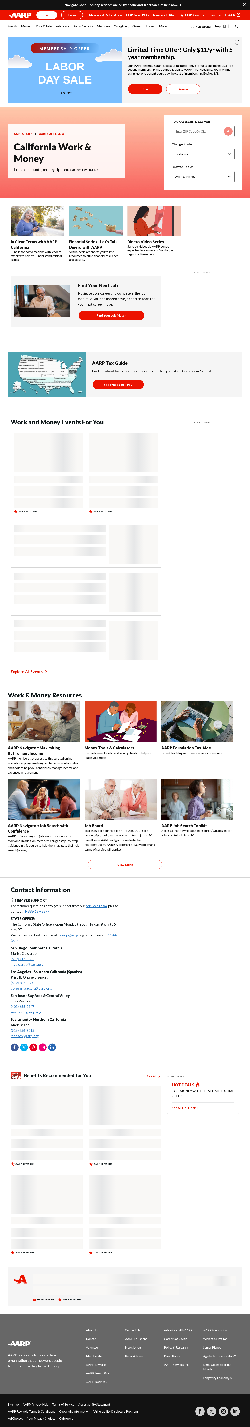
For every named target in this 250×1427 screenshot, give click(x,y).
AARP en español (200, 26)
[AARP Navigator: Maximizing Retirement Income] (44, 721)
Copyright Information (74, 1411)
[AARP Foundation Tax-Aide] (197, 721)
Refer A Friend (134, 1356)
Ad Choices (15, 1418)
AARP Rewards (194, 15)
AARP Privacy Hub (35, 1404)
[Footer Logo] (35, 1344)
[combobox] (203, 131)
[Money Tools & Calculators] (121, 721)
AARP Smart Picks (137, 15)
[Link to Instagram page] (223, 1411)
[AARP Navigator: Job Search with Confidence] (44, 799)
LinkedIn (52, 1047)
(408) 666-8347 (22, 1006)
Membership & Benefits (104, 15)
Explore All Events (27, 671)
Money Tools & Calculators (109, 748)
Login (231, 14)
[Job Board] (121, 799)
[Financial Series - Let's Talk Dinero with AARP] (96, 221)
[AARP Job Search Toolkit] (197, 799)
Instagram (43, 1047)
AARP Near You (96, 1381)
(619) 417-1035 (22, 959)
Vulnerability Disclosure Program (115, 1411)
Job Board (94, 825)
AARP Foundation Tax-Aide (186, 748)
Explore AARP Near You (191, 122)
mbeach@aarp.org (25, 1036)
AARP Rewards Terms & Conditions (31, 1411)
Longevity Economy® (217, 1378)
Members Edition (164, 15)
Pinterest (33, 1047)
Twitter (24, 1047)
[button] (236, 26)
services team (96, 906)
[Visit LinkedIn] (235, 1411)
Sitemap (13, 1404)
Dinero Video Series (145, 241)
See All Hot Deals (184, 1108)
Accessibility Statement (94, 1404)
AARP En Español (136, 1339)
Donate (91, 1339)
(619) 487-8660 (22, 983)
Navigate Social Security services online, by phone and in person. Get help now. (121, 5)
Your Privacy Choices (41, 1418)
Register (216, 15)
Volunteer (92, 1347)
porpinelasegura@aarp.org (31, 988)
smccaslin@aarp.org (26, 1012)
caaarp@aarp (68, 935)
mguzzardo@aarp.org (27, 964)
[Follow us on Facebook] (200, 1411)
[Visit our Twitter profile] (211, 1411)
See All (151, 1076)
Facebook (15, 1047)
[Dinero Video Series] (154, 221)
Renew (183, 89)
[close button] (237, 42)
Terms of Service (63, 1404)
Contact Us (132, 1330)
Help (218, 26)
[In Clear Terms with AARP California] (37, 221)
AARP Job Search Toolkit (184, 825)
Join (145, 89)
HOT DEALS (183, 1084)
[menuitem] (12, 28)
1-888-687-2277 (36, 911)
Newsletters (133, 1347)
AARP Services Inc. (176, 1364)
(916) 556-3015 (22, 1030)
